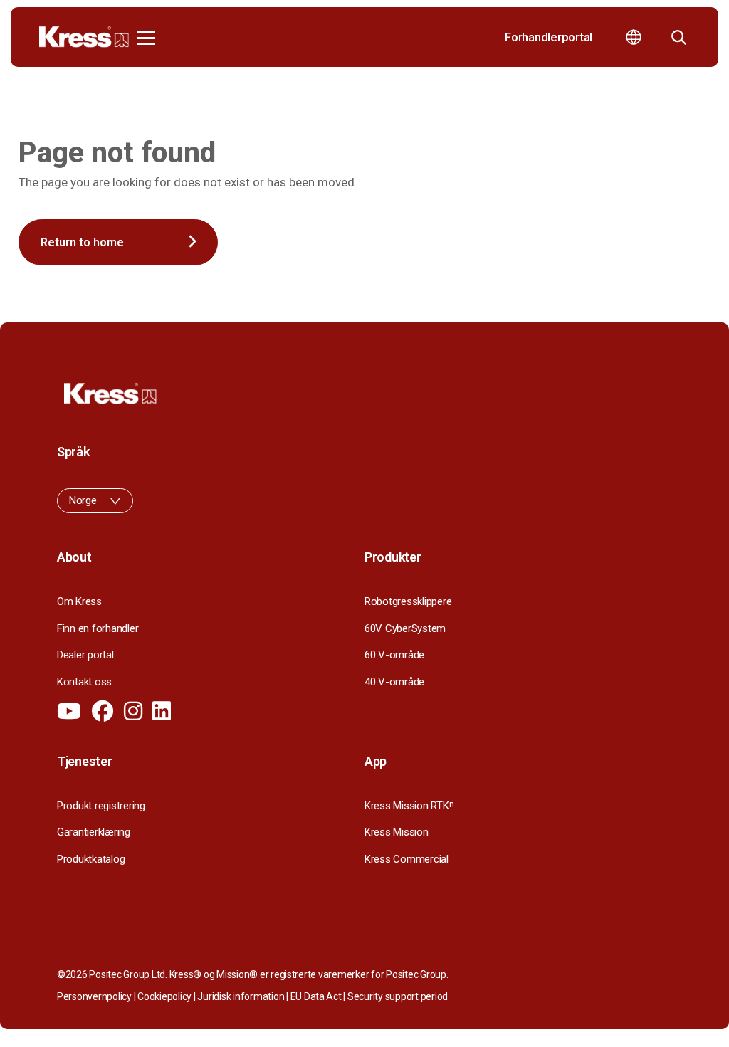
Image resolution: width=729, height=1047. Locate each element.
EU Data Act (316, 996)
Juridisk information (240, 996)
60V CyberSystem (405, 628)
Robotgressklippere (407, 601)
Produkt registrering (101, 805)
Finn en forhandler (97, 628)
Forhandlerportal (548, 37)
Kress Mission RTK (408, 805)
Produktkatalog (91, 859)
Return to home (82, 242)
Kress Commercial (406, 859)
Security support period (397, 996)
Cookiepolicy (164, 996)
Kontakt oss (84, 681)
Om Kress (79, 601)
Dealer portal (85, 654)
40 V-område (394, 681)
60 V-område (394, 654)
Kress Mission (396, 832)
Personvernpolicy (94, 996)
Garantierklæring (93, 832)
